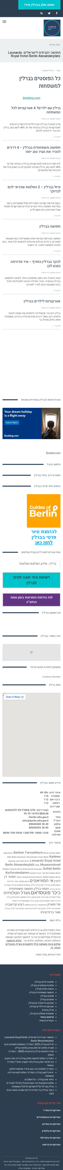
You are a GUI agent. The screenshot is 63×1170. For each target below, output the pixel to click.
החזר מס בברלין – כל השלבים (39, 1079)
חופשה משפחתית (21, 889)
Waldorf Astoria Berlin (51, 877)
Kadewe (54, 856)
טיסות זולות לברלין (44, 989)
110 (46, 796)
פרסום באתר (47, 1017)
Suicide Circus (35, 873)
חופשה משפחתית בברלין (41, 992)
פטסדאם (26, 901)
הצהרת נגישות (46, 1020)
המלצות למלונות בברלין (20, 885)
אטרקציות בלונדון (51, 1130)
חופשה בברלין (49, 226)
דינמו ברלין (40, 885)
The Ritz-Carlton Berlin (51, 873)
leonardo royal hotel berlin (18, 861)
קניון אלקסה (29, 905)
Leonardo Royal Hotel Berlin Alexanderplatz (32, 862)
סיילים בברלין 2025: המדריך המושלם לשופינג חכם (29, 1044)
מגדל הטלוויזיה (17, 892)
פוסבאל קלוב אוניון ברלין (40, 901)
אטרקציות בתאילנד (50, 1137)
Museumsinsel (50, 864)
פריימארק (53, 904)
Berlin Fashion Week (52, 853)
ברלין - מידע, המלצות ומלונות (37, 563)
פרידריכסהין (17, 901)
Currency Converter (51, 677)
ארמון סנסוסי (24, 881)
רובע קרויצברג (14, 904)
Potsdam (6, 869)
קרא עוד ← (56, 137)
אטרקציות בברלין (24, 1168)
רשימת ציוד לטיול (53, 909)
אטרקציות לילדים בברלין (42, 301)
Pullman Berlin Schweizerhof (21, 869)
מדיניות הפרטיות (31, 1158)
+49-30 (44, 792)
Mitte (37, 865)
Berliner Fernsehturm (28, 852)
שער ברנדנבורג (50, 912)
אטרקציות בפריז (51, 1110)
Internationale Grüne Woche (37, 857)
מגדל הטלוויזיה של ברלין (50, 897)
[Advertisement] (31, 362)
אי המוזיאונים (41, 880)
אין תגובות (45, 119)
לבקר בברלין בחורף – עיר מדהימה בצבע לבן (35, 264)
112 (46, 799)
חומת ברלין (41, 889)
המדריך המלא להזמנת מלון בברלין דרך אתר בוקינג (29, 1058)
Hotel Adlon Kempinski (16, 857)
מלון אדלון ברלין (13, 897)
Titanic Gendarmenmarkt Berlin (29, 877)
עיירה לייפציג (55, 901)
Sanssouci (38, 869)
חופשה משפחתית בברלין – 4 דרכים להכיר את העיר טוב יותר (33, 149)
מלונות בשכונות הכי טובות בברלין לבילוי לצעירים (30, 1083)
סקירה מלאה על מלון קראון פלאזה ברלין (34, 1047)
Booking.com (31, 98)
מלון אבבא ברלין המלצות (30, 897)
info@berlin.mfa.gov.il (35, 820)
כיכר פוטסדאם (45, 892)
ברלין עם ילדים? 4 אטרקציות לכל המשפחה (35, 110)
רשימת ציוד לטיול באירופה (35, 909)
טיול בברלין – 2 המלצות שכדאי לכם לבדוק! (34, 189)
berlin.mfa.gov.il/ (38, 817)
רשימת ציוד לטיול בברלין (14, 909)
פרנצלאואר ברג (41, 905)
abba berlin (8, 853)
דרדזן (33, 885)
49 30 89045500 (38, 824)
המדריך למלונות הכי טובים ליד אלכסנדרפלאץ (31, 1069)
